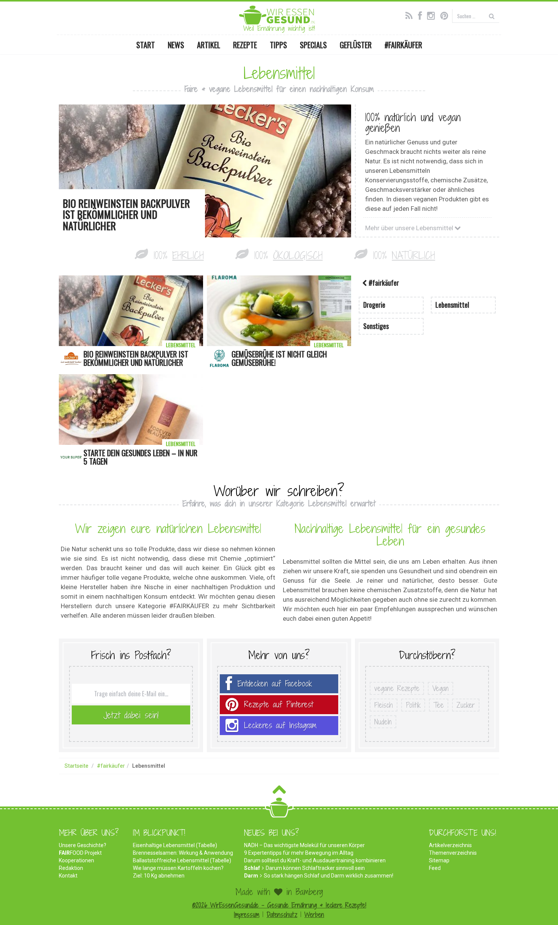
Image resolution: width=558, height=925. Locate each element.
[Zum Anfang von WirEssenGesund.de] (279, 792)
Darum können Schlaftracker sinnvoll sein (315, 868)
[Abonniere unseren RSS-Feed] (410, 15)
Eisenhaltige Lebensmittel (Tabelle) (175, 845)
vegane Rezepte (396, 688)
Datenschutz (281, 914)
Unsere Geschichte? (82, 845)
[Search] (491, 15)
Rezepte (245, 45)
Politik (413, 705)
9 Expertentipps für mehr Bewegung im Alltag (298, 853)
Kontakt (68, 876)
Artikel (208, 45)
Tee (438, 705)
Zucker (466, 705)
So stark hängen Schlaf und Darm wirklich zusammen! (328, 876)
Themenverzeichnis (453, 853)
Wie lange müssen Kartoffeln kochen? (178, 868)
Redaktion (71, 868)
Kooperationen (76, 860)
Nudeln (383, 722)
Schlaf (252, 868)
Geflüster (356, 45)
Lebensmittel (180, 345)
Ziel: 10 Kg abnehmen (158, 876)
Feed (435, 868)
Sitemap (439, 860)
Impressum (246, 914)
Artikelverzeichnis (450, 845)
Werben (314, 914)
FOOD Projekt (80, 853)
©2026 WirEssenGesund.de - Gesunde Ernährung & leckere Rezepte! (279, 905)
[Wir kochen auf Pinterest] (446, 15)
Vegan (440, 688)
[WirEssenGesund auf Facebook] (422, 15)
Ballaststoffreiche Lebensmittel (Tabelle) (182, 860)
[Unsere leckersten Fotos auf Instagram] (433, 15)
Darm (251, 876)
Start (145, 45)
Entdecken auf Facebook (275, 683)
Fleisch (383, 705)
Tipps (278, 45)
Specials (313, 45)
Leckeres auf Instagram (280, 725)
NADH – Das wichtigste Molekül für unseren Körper (304, 845)
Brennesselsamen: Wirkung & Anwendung (183, 853)
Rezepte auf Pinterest (278, 704)
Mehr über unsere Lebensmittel (410, 228)
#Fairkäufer (403, 45)
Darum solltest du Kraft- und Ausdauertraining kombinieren (315, 860)
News (176, 45)
